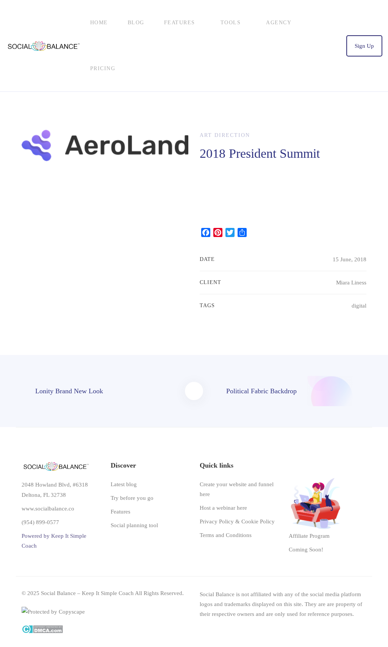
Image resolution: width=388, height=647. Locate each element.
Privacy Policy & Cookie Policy (237, 521)
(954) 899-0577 (40, 522)
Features (120, 512)
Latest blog (124, 484)
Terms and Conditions (226, 535)
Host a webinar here (223, 508)
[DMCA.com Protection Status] (42, 630)
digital (359, 306)
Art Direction (225, 135)
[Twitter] (339, 626)
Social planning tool (134, 525)
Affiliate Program (309, 536)
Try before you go (132, 498)
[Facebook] (362, 626)
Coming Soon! (306, 549)
